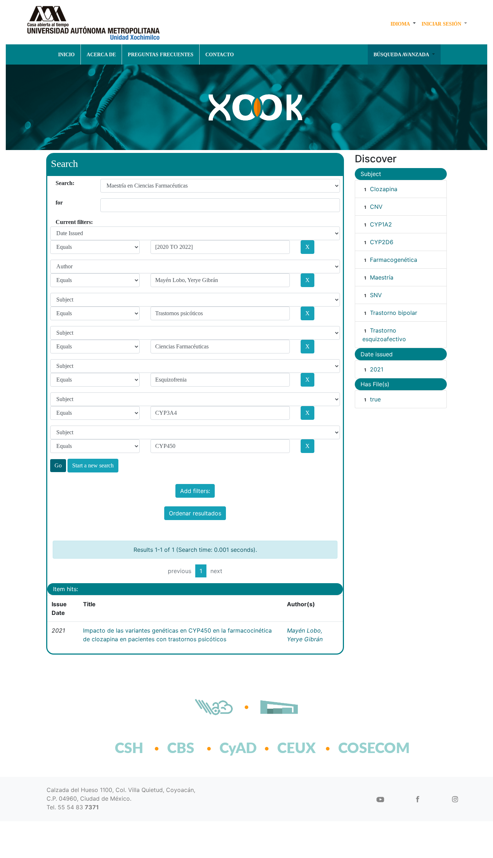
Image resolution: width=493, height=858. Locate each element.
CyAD (238, 749)
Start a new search (93, 465)
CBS (180, 749)
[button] (403, 24)
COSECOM (358, 749)
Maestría (381, 277)
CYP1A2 (381, 224)
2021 (376, 369)
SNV (376, 295)
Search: (58, 183)
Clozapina (383, 189)
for (58, 202)
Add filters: (195, 490)
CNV (376, 206)
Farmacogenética (393, 259)
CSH (129, 749)
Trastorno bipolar (393, 312)
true (375, 399)
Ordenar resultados (195, 513)
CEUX (296, 749)
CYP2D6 (381, 242)
